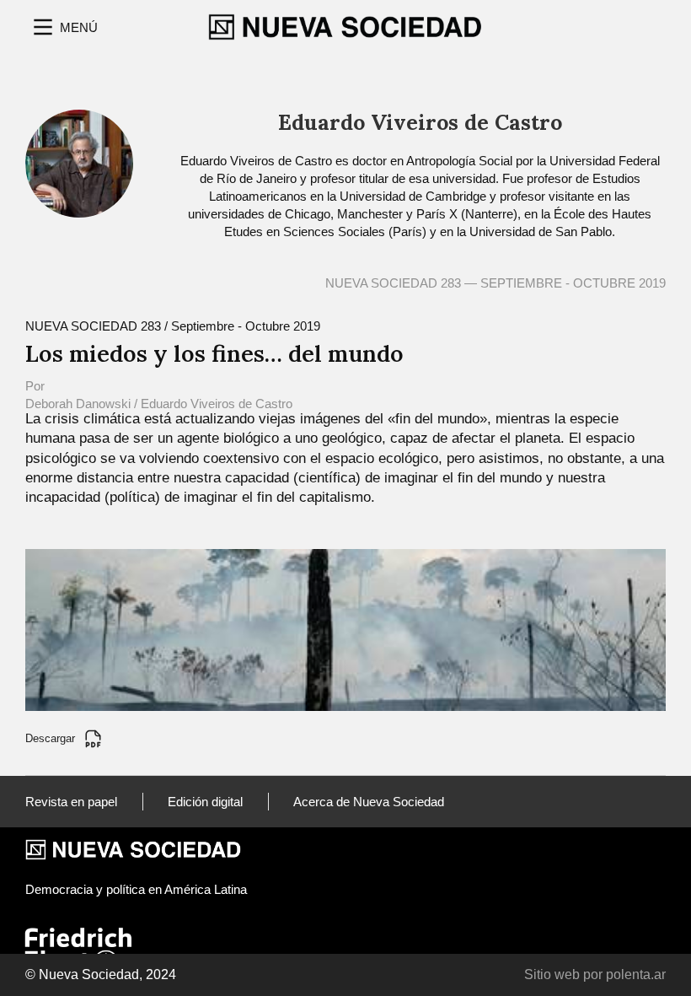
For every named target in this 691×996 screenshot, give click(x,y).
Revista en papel (71, 801)
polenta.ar (636, 974)
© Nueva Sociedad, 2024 (100, 974)
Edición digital (205, 801)
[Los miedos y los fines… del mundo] (345, 629)
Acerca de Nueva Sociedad (368, 801)
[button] (64, 27)
